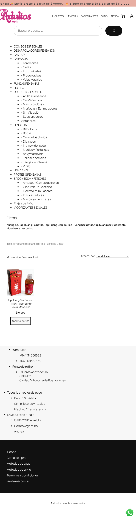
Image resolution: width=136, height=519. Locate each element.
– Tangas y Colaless (34, 162)
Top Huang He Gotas (31, 224)
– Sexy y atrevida (32, 154)
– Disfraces (28, 141)
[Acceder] (132, 16)
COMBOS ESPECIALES (28, 46)
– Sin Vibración (30, 112)
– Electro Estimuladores (37, 191)
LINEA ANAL (21, 170)
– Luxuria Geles (31, 71)
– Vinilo (25, 166)
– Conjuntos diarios (34, 137)
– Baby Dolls (29, 129)
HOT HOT (20, 88)
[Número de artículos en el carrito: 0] (123, 16)
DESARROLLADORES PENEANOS (34, 50)
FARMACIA (20, 59)
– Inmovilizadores (32, 195)
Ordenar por (88, 256)
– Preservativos (31, 75)
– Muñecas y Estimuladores (39, 108)
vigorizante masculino (20, 228)
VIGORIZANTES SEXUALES (30, 207)
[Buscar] (113, 31)
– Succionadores (32, 116)
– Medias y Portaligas (35, 150)
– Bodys (26, 133)
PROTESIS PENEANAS (27, 174)
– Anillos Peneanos (33, 96)
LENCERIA (20, 125)
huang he (12, 224)
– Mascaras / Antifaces (36, 199)
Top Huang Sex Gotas (80, 224)
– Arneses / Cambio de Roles (40, 183)
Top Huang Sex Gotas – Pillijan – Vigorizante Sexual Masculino (20, 303)
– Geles (26, 67)
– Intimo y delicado (33, 145)
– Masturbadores (32, 104)
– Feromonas (29, 63)
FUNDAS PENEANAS (26, 83)
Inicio (9, 243)
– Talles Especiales (33, 158)
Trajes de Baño (23, 203)
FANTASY (20, 55)
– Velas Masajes (31, 79)
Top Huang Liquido (55, 224)
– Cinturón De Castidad (36, 187)
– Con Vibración (31, 100)
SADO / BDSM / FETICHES (30, 178)
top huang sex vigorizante (110, 224)
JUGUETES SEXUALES (28, 92)
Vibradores (28, 121)
